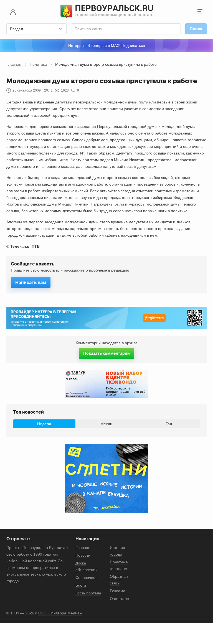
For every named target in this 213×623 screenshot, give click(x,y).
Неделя (44, 424)
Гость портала (88, 593)
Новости (82, 555)
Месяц (106, 424)
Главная (13, 64)
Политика (38, 64)
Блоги (80, 585)
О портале (119, 598)
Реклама (117, 591)
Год (169, 424)
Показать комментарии (106, 353)
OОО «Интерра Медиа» (60, 613)
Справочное (86, 577)
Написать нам (30, 282)
